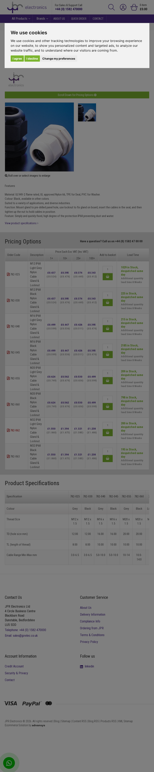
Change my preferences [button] (58, 58)
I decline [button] (32, 58)
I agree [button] (17, 58)
